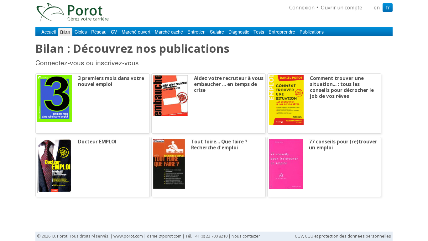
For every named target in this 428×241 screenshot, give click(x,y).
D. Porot (59, 236)
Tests (258, 31)
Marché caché (169, 31)
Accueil (48, 31)
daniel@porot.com (164, 236)
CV (114, 31)
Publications (312, 31)
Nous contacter (246, 236)
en (377, 7)
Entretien (196, 31)
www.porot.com (128, 236)
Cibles (81, 31)
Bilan (65, 32)
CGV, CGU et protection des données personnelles (343, 236)
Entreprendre (282, 31)
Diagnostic (238, 31)
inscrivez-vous (117, 62)
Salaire (217, 31)
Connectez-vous (59, 62)
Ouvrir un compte (341, 7)
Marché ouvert (136, 31)
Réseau (99, 31)
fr (388, 7)
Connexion (302, 7)
